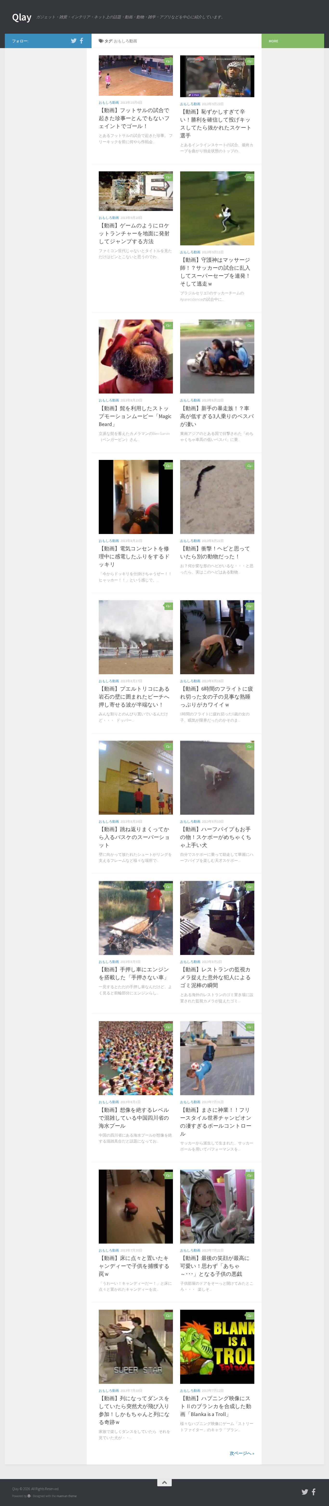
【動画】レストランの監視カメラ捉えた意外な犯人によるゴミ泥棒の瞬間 (215, 977)
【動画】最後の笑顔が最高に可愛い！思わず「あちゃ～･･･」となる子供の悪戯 (215, 1266)
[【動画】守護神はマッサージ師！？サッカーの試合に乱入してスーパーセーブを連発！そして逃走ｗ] (217, 208)
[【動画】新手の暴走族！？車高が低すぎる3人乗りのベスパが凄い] (217, 356)
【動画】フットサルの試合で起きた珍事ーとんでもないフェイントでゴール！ (134, 118)
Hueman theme (67, 1496)
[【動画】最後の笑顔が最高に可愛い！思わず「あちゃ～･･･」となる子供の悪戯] (217, 1206)
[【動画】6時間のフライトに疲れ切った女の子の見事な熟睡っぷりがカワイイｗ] (217, 637)
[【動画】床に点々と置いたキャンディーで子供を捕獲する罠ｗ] (136, 1206)
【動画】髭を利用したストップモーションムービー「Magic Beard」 (135, 416)
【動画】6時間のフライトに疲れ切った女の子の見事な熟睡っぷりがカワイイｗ (216, 696)
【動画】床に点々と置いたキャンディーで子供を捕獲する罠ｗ (134, 1266)
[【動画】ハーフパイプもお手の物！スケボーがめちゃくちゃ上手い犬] (217, 778)
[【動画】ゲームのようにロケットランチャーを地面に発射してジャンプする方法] (136, 191)
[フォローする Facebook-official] (81, 41)
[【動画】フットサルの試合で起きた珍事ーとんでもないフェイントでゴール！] (136, 75)
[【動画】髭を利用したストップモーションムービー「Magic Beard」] (136, 356)
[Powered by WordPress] (29, 1496)
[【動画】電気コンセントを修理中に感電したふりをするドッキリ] (136, 497)
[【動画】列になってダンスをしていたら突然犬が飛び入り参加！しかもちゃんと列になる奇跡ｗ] (136, 1347)
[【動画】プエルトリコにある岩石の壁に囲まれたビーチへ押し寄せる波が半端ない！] (136, 637)
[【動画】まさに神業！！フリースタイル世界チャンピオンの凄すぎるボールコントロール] (217, 1058)
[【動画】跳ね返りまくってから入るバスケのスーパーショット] (136, 778)
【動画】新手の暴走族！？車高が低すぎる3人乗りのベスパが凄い (217, 416)
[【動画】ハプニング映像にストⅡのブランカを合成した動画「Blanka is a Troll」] (217, 1347)
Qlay (21, 17)
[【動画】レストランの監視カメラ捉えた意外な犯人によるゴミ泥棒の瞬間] (217, 918)
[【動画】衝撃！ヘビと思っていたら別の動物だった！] (217, 497)
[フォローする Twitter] (74, 41)
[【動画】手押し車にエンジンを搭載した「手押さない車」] (136, 918)
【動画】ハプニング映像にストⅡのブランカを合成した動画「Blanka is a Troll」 (215, 1406)
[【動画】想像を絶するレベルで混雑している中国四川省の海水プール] (136, 1058)
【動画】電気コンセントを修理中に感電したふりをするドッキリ (134, 556)
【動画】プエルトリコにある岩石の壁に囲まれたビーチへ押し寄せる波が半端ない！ (134, 696)
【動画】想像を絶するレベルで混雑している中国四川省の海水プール (134, 1117)
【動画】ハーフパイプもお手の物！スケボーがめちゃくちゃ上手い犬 (215, 837)
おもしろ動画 (109, 102)
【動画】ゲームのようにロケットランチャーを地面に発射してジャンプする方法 (134, 233)
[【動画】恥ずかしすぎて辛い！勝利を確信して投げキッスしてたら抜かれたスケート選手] (217, 76)
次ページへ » (242, 1453)
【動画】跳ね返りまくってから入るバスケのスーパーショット (134, 837)
